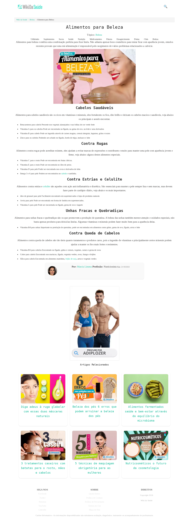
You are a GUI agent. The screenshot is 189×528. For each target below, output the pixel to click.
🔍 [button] (166, 6)
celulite (46, 186)
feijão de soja (70, 259)
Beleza (99, 34)
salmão (64, 173)
